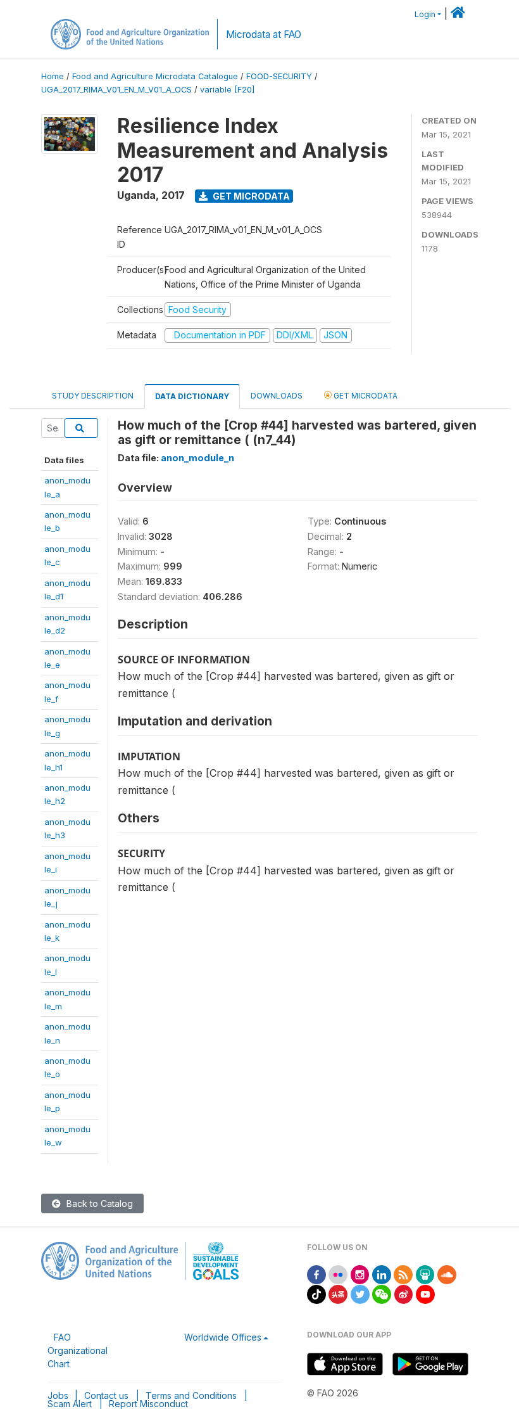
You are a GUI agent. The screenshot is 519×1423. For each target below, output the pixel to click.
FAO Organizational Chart (77, 1350)
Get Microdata (250, 196)
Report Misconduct (148, 1403)
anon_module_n (197, 457)
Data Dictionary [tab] (192, 396)
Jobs (57, 1395)
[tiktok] (316, 1293)
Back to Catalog (98, 1203)
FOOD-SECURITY (279, 76)
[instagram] (360, 1273)
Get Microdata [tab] (364, 395)
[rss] (403, 1273)
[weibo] (403, 1293)
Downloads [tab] (277, 395)
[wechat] (381, 1293)
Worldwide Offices (222, 1337)
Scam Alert (69, 1403)
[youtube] (425, 1293)
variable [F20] (227, 89)
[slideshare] (425, 1273)
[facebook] (316, 1273)
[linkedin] (381, 1273)
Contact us (106, 1395)
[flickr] (337, 1273)
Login (425, 14)
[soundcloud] (446, 1273)
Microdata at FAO (263, 35)
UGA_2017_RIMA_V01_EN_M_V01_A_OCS (116, 89)
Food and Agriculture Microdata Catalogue (155, 76)
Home (52, 76)
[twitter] (360, 1293)
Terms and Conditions (191, 1395)
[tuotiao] (337, 1293)
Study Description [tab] (93, 395)
